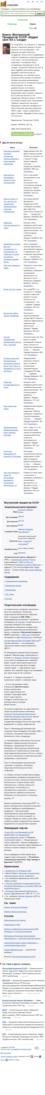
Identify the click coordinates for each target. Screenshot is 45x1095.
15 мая (7, 832)
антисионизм (22, 544)
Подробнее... (29, 171)
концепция (8, 714)
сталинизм (26, 541)
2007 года (14, 832)
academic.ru (9, 4)
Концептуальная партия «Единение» (17, 1000)
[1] (29, 531)
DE (33, 2)
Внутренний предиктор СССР (24, 957)
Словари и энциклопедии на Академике (20, 9)
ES (37, 2)
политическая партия (19, 560)
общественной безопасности (24, 714)
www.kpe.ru (22, 553)
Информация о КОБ (12, 925)
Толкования (22, 20)
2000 (21, 562)
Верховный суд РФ (25, 832)
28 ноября (27, 641)
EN (28, 2)
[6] (35, 802)
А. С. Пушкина (16, 658)
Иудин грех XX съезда (12, 289)
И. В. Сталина (19, 622)
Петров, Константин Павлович (16, 907)
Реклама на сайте (26, 1049)
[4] (40, 640)
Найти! (39, 13)
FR (42, 2)
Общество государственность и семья (12, 384)
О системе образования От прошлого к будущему (12, 453)
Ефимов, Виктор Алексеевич (15, 912)
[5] (13, 797)
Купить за (22, 134)
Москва (20, 525)
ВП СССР (6, 980)
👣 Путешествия (6, 1053)
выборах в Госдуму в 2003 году (28, 565)
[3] (28, 543)
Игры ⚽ (33, 28)
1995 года (35, 641)
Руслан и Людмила (30, 658)
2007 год (21, 521)
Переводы (12, 24)
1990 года (26, 635)
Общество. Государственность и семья (12, 225)
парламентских (26, 637)
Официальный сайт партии (15, 920)
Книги (33, 24)
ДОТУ (4, 1010)
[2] (31, 540)
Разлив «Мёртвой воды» (13, 950)
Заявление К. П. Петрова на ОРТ (18, 871)
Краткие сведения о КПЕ (28, 896)
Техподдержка (15, 1049)
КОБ (4, 1022)
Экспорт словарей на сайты (9, 1056)
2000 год (21, 516)
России (32, 560)
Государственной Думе (13, 641)
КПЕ (4, 1034)
